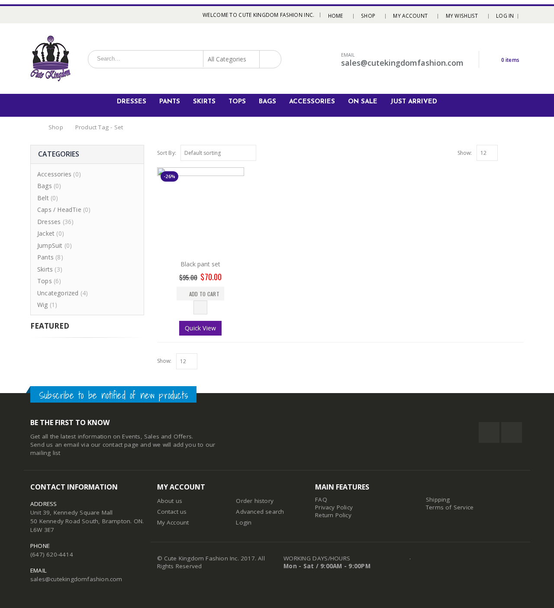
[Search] (269, 59)
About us (170, 501)
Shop (368, 15)
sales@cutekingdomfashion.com (76, 579)
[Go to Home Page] (33, 127)
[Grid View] (510, 152)
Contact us (172, 511)
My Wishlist (462, 15)
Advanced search (260, 511)
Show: (464, 153)
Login (243, 522)
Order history (255, 501)
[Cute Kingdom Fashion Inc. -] (50, 58)
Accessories (312, 102)
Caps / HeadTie (59, 209)
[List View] (520, 152)
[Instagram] (44, 15)
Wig (42, 305)
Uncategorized (58, 293)
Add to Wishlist (200, 307)
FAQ (321, 499)
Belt (43, 198)
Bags (267, 102)
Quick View (200, 328)
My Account (410, 15)
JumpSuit (50, 245)
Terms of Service (449, 507)
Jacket (46, 233)
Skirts (204, 102)
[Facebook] (33, 15)
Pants (169, 102)
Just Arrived (413, 102)
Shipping (438, 499)
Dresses (131, 102)
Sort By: (167, 153)
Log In (505, 15)
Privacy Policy (334, 507)
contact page (120, 444)
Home (335, 15)
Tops (237, 102)
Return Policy (333, 515)
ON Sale (362, 102)
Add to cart (204, 294)
